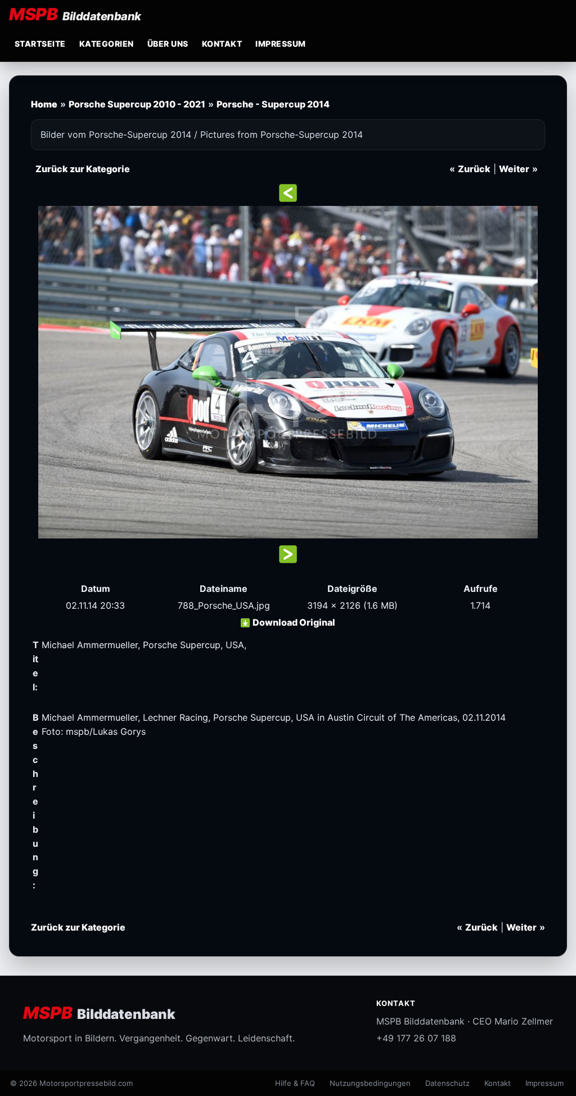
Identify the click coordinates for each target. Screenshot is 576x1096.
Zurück (474, 168)
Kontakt (222, 43)
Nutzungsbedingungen (370, 1083)
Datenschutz (447, 1083)
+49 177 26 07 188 (416, 1038)
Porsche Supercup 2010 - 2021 (137, 104)
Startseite (40, 43)
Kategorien (106, 43)
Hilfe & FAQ (295, 1083)
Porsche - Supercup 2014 (273, 104)
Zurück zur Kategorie (82, 168)
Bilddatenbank (99, 1013)
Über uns (167, 43)
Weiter (514, 168)
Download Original (294, 622)
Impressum (280, 43)
